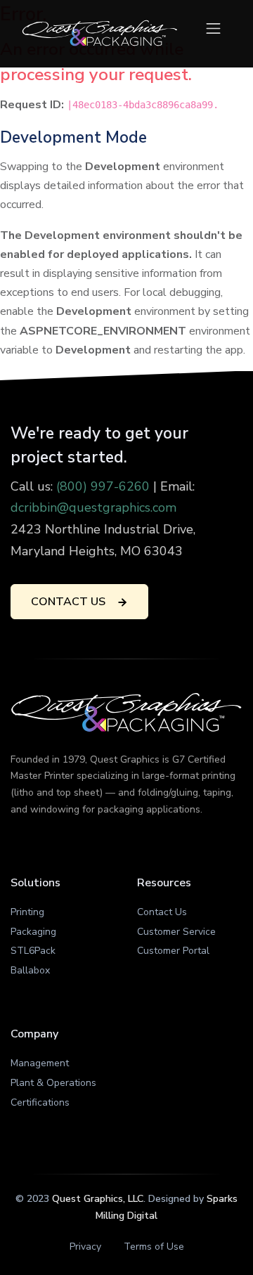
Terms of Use (154, 1246)
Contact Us (162, 912)
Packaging (33, 931)
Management (40, 1063)
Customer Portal (173, 950)
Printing (27, 912)
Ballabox (30, 970)
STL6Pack (33, 950)
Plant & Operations (53, 1082)
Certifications (40, 1102)
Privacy (85, 1246)
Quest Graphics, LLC (97, 1198)
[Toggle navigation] (213, 28)
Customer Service (176, 931)
